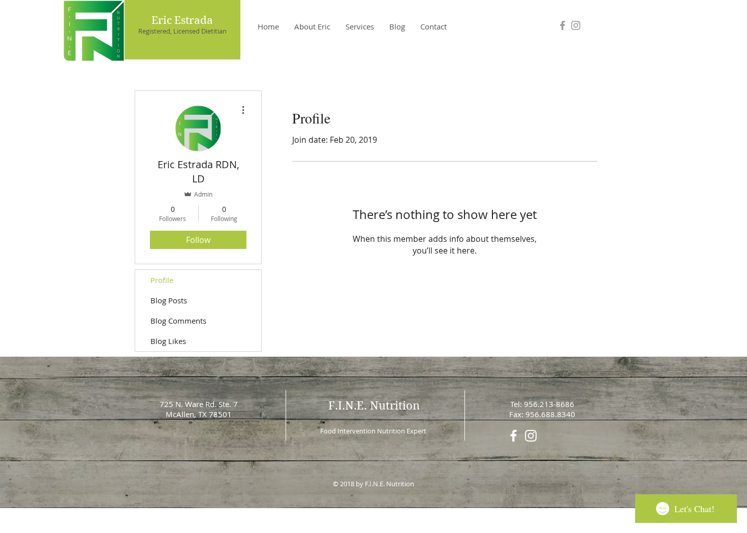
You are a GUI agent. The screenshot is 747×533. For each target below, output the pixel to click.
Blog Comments (178, 321)
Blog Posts (168, 300)
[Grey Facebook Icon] (562, 25)
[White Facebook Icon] (513, 436)
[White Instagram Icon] (531, 436)
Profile (161, 280)
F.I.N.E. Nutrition (374, 405)
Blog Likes (168, 341)
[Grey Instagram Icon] (576, 25)
